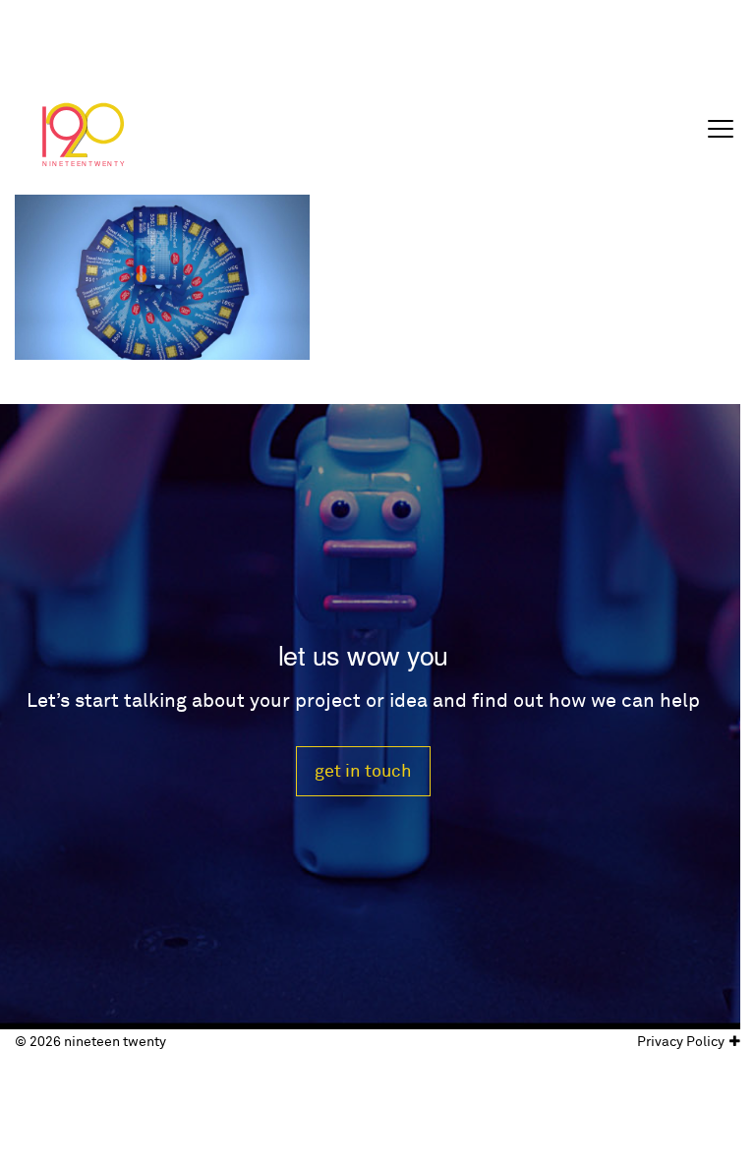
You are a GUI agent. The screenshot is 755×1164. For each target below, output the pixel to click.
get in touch (363, 771)
